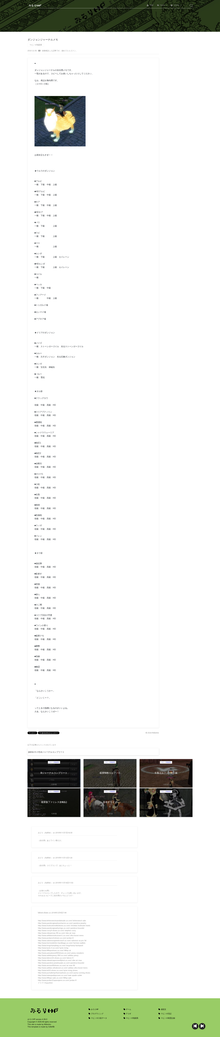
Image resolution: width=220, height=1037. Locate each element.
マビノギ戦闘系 (36, 45)
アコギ (128, 1014)
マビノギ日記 (165, 1014)
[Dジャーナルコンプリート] (202, 1026)
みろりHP (94, 1009)
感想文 (163, 1009)
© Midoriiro (152, 733)
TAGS (162, 5)
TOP (151, 5)
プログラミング (97, 1014)
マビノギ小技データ (99, 1018)
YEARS (176, 5)
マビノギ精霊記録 (167, 1018)
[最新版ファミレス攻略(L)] (195, 1026)
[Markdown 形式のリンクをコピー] (39, 51)
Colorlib (51, 1027)
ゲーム (128, 1009)
